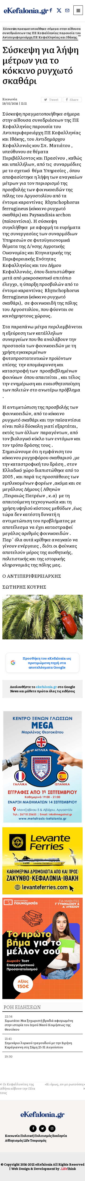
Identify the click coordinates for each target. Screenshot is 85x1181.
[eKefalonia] (26, 11)
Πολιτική (27, 1135)
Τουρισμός (38, 1140)
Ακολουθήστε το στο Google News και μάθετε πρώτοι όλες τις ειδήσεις (42, 688)
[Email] (67, 11)
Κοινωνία (12, 1135)
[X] (59, 11)
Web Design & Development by (43, 1168)
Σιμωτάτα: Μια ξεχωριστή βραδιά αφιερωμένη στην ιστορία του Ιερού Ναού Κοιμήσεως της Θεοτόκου (39, 1024)
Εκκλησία (59, 1135)
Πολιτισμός (43, 1135)
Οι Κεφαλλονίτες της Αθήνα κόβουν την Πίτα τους (17, 1088)
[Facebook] (50, 11)
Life (26, 1140)
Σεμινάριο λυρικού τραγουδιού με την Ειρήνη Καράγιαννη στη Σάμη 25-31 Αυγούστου (38, 1045)
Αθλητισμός (14, 1140)
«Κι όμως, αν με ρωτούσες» (65, 1084)
